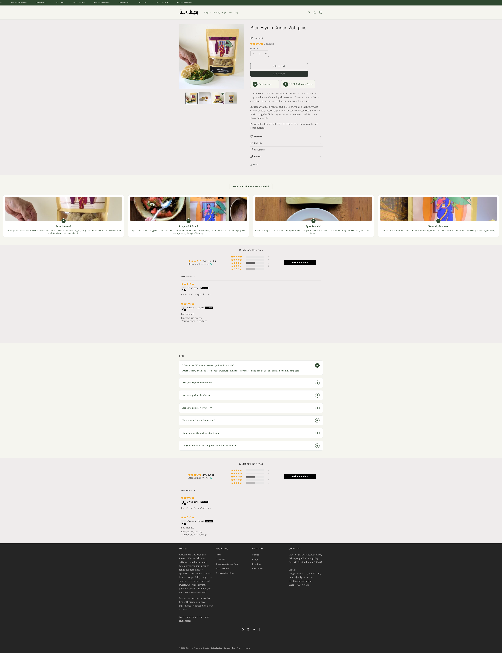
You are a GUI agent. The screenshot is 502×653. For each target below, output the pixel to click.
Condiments (258, 568)
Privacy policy (229, 648)
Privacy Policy (222, 568)
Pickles (255, 555)
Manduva (189, 648)
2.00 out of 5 (209, 261)
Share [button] (255, 164)
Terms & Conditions (225, 573)
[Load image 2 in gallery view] (205, 98)
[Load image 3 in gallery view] (218, 98)
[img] (187, 284)
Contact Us (221, 559)
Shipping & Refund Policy (227, 564)
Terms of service (243, 648)
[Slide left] (182, 98)
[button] (207, 12)
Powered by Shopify (201, 648)
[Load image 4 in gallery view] (231, 98)
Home (218, 555)
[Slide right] (241, 98)
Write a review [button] (300, 262)
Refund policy (216, 648)
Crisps (255, 559)
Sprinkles (256, 564)
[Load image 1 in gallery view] (191, 98)
